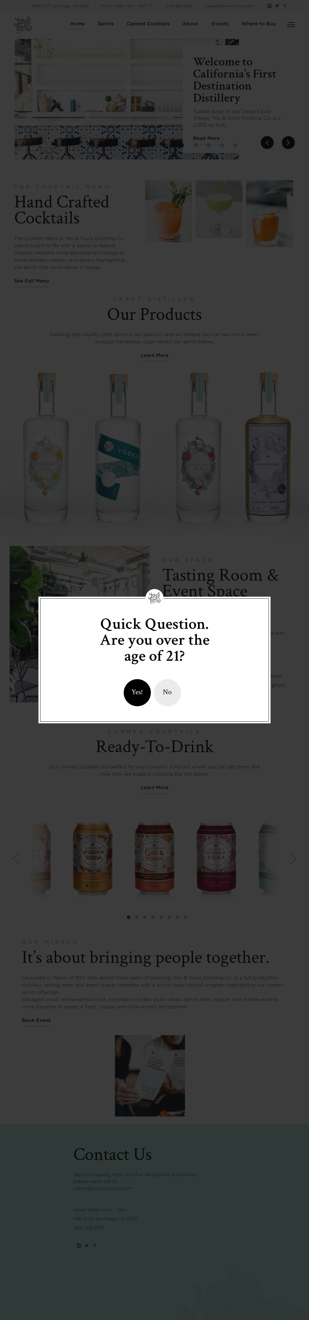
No (167, 692)
